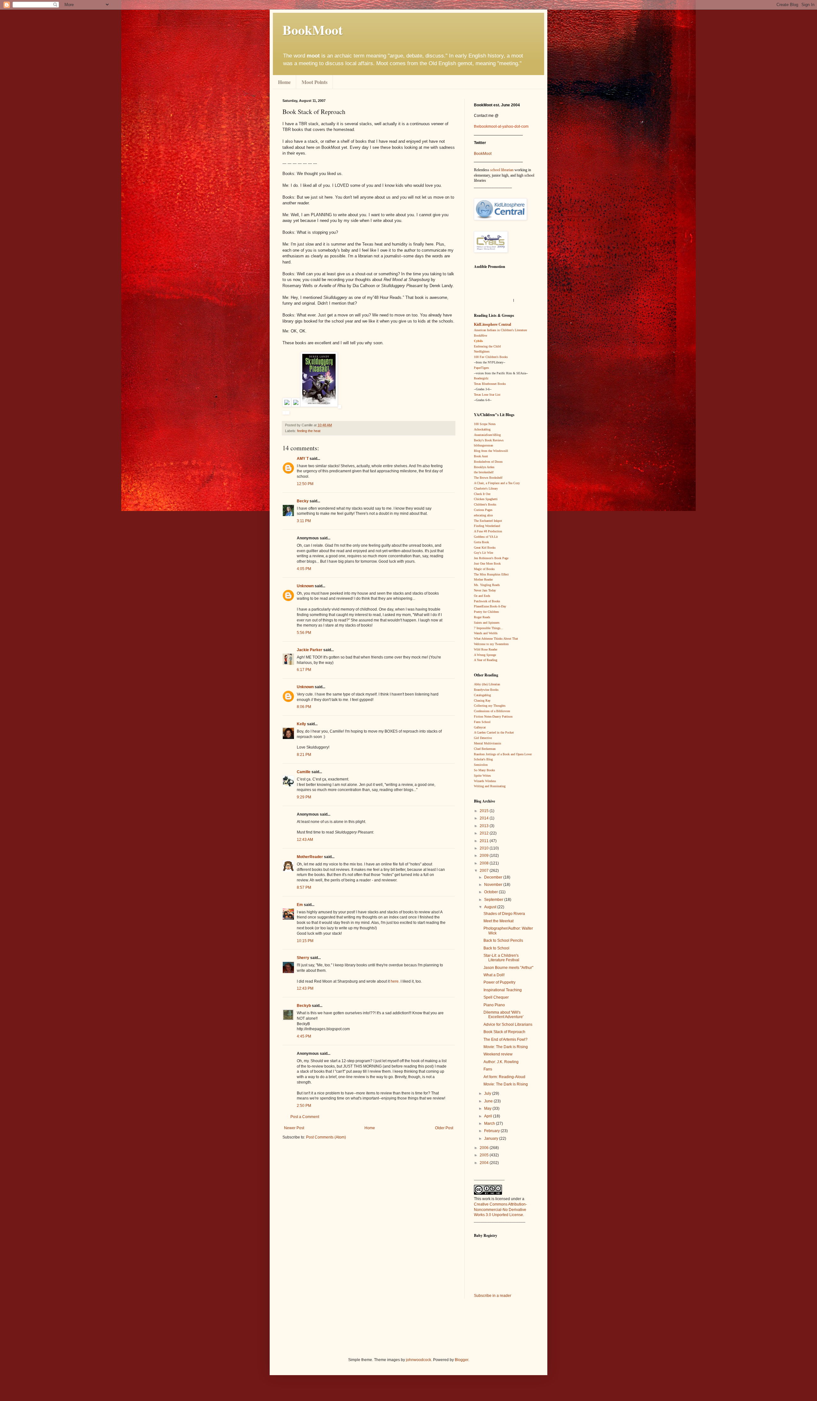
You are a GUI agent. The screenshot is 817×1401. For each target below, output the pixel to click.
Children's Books (485, 504)
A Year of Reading (485, 660)
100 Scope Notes (485, 424)
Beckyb (304, 1005)
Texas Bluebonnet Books (490, 383)
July (488, 1093)
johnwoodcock (418, 1360)
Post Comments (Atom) (326, 1137)
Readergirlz (481, 378)
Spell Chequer (496, 997)
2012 (485, 833)
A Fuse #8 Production (488, 531)
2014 (485, 818)
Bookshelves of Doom (488, 461)
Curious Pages (483, 510)
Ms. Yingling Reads (487, 585)
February (492, 1131)
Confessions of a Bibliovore (492, 711)
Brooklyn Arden (484, 467)
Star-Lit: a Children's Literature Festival (501, 957)
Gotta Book (481, 542)
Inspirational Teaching (502, 990)
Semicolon (481, 764)
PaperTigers (481, 367)
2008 (485, 863)
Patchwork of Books (487, 601)
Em (300, 904)
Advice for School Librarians (507, 1024)
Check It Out (482, 494)
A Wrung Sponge (485, 655)
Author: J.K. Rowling (501, 1062)
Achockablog (482, 429)
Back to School (496, 948)
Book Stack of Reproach (504, 1032)
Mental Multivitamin (487, 743)
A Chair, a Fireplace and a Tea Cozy (497, 483)
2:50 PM (304, 1105)
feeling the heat (308, 431)
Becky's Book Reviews (489, 440)
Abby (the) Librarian (487, 684)
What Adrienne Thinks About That (496, 638)
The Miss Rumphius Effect (491, 574)
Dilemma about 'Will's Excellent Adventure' (503, 1014)
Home (284, 82)
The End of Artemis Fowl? (505, 1039)
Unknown (305, 586)
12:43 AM (305, 839)
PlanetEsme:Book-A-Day (490, 606)
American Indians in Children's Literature (500, 330)
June (489, 1101)
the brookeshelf (483, 472)
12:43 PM (305, 988)
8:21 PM (304, 754)
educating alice (483, 515)
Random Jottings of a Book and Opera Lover (503, 754)
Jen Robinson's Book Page (491, 558)
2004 (485, 1163)
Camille (304, 772)
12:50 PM (305, 484)
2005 (485, 1155)
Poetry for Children (486, 611)
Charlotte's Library (486, 488)
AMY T (303, 458)
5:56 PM (304, 632)
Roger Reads (482, 617)
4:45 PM (304, 1036)
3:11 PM (304, 521)
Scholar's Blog (483, 759)
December (493, 877)
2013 (485, 826)
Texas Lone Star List (487, 394)
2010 (485, 848)
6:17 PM (304, 669)
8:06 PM (304, 706)
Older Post (444, 1128)
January (491, 1138)
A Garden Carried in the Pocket (494, 732)
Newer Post (294, 1128)
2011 (485, 841)
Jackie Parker (309, 650)
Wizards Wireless (485, 781)
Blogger (461, 1360)
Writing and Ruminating (490, 786)
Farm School (482, 722)
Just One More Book (487, 563)
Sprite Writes (482, 775)
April (488, 1116)
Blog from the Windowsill (491, 451)
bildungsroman (483, 445)
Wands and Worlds (486, 633)
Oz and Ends (482, 596)
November (493, 884)
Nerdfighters (482, 351)
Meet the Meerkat (498, 921)
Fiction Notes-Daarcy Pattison (493, 716)
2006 (485, 1148)
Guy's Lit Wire (483, 552)
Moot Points (314, 82)
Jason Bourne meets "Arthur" (508, 967)
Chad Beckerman (485, 748)
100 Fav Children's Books (491, 357)
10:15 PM (305, 941)
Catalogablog (482, 695)
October (491, 892)
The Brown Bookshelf (488, 477)
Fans (487, 1069)
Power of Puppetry (499, 982)
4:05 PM (304, 569)
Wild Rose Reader (485, 649)
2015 (485, 811)
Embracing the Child (487, 346)
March (490, 1123)
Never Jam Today (485, 590)
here (395, 981)
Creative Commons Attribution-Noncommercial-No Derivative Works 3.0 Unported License (500, 1209)
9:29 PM (304, 797)
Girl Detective (483, 738)
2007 (485, 870)
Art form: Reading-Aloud (504, 1077)
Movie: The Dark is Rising (505, 1047)
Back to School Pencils (503, 940)
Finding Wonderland (487, 526)
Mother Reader (483, 579)
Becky (303, 501)
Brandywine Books (486, 689)
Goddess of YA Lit (486, 536)
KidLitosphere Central (492, 324)
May (488, 1108)
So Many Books (484, 770)
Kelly (301, 724)
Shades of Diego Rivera (504, 913)
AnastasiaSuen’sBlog (487, 435)
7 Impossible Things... (488, 628)
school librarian (501, 170)
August (490, 907)
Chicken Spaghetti (486, 499)
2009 (485, 855)
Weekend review (498, 1054)
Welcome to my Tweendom (491, 644)
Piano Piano (494, 1005)
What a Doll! (494, 975)
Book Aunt (481, 456)
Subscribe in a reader (492, 1295)
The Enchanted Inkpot (488, 520)
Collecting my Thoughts (490, 705)
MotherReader (310, 857)
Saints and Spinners (486, 622)
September (494, 899)
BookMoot (482, 153)
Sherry (303, 958)
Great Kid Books (485, 547)
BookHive (480, 335)
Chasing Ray (482, 700)
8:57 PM (304, 887)
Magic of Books (484, 569)
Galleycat (480, 727)
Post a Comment (304, 1117)
